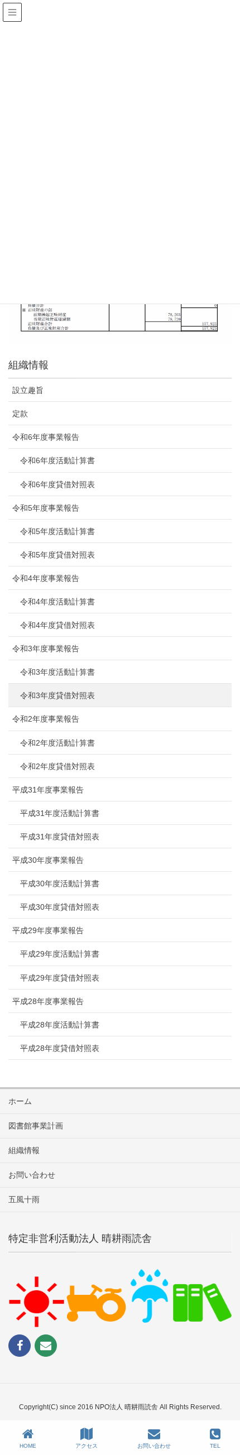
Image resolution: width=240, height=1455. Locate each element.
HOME (28, 1446)
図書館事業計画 (35, 1125)
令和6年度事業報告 (45, 437)
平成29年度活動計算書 (59, 953)
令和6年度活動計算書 (57, 460)
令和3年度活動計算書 (57, 672)
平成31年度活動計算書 (59, 813)
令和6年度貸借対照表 (57, 484)
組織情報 (24, 1150)
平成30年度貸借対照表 (59, 906)
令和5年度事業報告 (45, 507)
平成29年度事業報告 (48, 930)
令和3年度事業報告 (45, 648)
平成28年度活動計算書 (59, 1024)
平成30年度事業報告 (48, 860)
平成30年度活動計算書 (59, 883)
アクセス (86, 1446)
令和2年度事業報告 (45, 718)
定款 (20, 413)
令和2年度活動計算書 (57, 742)
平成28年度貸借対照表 (59, 1048)
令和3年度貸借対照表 (57, 695)
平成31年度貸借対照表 (59, 836)
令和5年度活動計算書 (57, 531)
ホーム (20, 1101)
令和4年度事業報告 (45, 578)
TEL (215, 1446)
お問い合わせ (31, 1174)
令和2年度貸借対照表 (57, 766)
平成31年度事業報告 (48, 789)
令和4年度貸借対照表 (57, 625)
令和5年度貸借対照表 (57, 554)
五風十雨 (24, 1199)
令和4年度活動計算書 (57, 601)
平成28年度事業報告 (48, 1001)
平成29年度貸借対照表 (59, 977)
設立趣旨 (28, 390)
